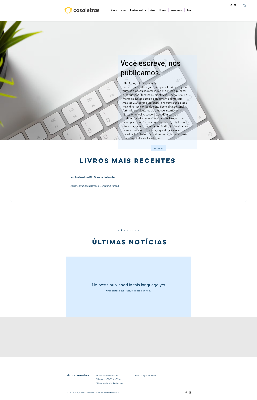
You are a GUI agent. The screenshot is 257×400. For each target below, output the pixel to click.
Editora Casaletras (77, 375)
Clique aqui (101, 383)
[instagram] (235, 5)
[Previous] (11, 200)
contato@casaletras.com (107, 375)
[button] (244, 5)
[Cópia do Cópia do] (121, 230)
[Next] (246, 200)
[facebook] (231, 5)
